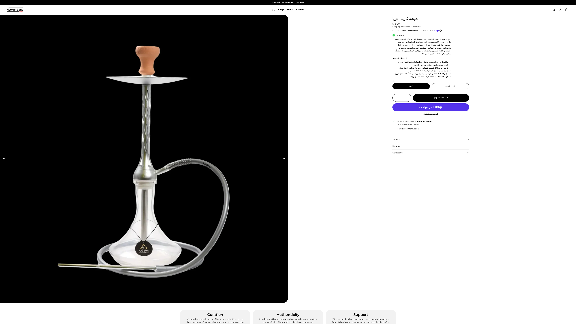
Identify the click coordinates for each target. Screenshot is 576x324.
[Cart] (566, 9)
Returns (396, 146)
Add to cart (443, 98)
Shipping (396, 139)
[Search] (553, 9)
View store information (408, 129)
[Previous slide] (3, 158)
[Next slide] (284, 158)
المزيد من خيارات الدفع (430, 114)
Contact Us (397, 153)
